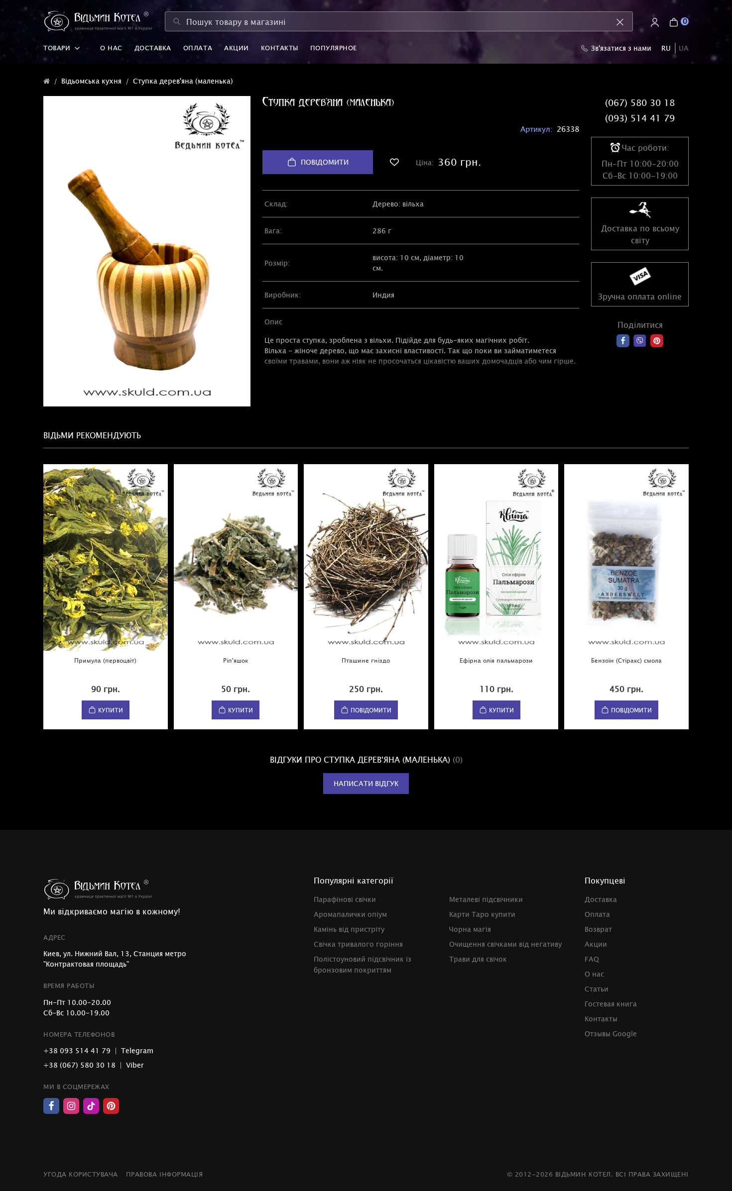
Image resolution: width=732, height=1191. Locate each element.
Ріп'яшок (235, 660)
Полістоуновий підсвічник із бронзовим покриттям (362, 964)
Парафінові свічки (345, 899)
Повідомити (325, 162)
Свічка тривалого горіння (358, 944)
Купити (110, 710)
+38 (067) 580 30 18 (79, 1065)
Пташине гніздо (366, 660)
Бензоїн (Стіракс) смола (626, 660)
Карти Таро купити (482, 914)
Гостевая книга (611, 1003)
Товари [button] (56, 48)
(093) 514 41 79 (640, 117)
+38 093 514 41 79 (77, 1050)
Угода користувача (80, 1174)
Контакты (279, 48)
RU (666, 48)
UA (684, 48)
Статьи (597, 989)
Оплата (197, 48)
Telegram (137, 1050)
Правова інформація (164, 1174)
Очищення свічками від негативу (505, 944)
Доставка (152, 48)
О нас (111, 48)
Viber (135, 1065)
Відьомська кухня (91, 81)
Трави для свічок (478, 959)
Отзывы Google (611, 1033)
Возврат (598, 929)
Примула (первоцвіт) (105, 660)
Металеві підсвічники (486, 899)
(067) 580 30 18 (640, 102)
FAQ (592, 959)
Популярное (333, 48)
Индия (383, 295)
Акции (236, 48)
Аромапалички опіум (350, 914)
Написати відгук (366, 783)
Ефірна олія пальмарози (496, 660)
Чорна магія (470, 929)
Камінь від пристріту (349, 929)
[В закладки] (394, 162)
